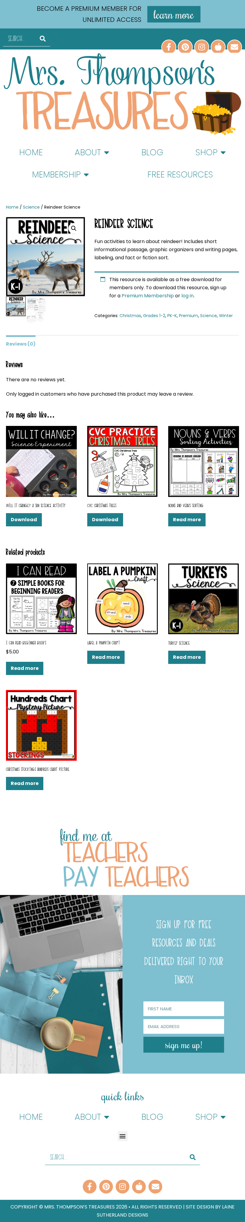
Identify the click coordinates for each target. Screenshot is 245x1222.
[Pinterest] (185, 47)
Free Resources (180, 174)
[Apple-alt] (218, 47)
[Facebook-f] (168, 47)
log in (187, 295)
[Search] (42, 38)
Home (31, 152)
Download (24, 519)
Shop (206, 152)
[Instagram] (201, 47)
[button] (73, 228)
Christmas (130, 316)
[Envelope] (234, 47)
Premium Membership (148, 295)
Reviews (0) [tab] (21, 343)
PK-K (172, 316)
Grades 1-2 (154, 316)
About (88, 152)
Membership (56, 174)
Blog (152, 152)
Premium (188, 316)
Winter (226, 316)
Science (31, 207)
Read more (187, 519)
